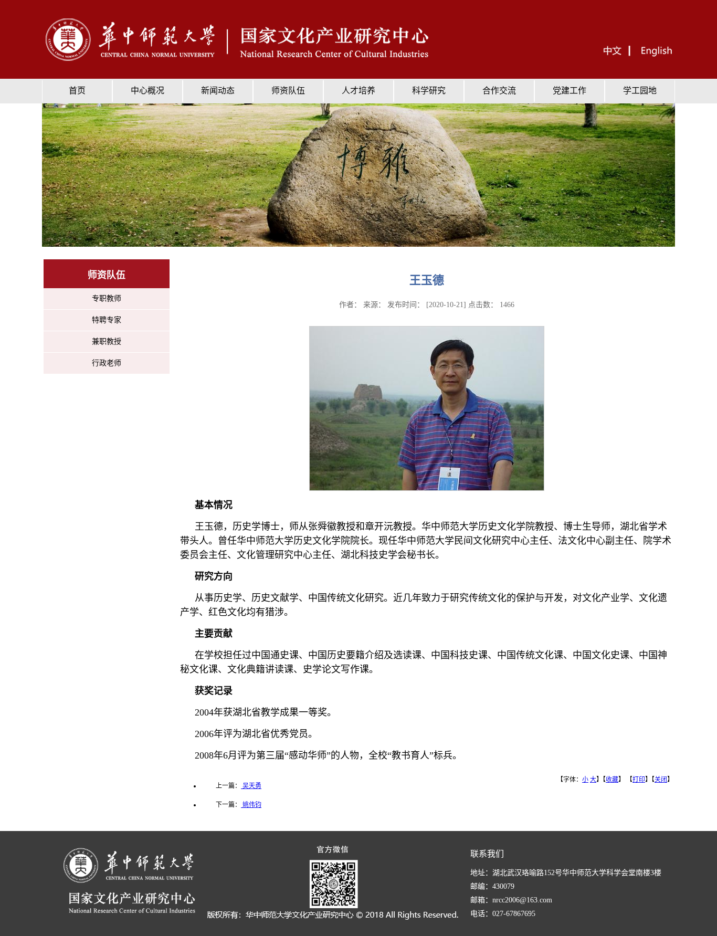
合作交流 (499, 90)
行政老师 (106, 363)
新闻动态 (218, 90)
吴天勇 (251, 786)
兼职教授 (106, 341)
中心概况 (147, 90)
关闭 (661, 779)
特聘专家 (106, 320)
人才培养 (358, 90)
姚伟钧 (251, 804)
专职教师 (106, 298)
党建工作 (569, 90)
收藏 (612, 779)
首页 (77, 90)
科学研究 (429, 90)
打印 (638, 779)
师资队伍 (288, 90)
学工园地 (640, 90)
